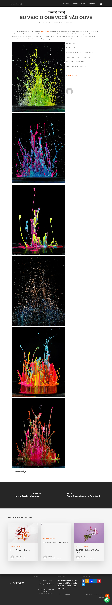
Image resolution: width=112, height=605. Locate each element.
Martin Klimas (45, 31)
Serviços (66, 4)
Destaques (52, 12)
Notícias (61, 12)
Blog (83, 4)
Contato (91, 4)
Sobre (75, 4)
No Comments (68, 22)
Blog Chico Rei (72, 75)
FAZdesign (44, 22)
